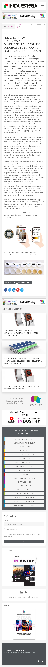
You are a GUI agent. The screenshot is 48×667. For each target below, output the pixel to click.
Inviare (24, 541)
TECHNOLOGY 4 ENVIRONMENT (24, 501)
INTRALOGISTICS (24, 482)
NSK (5, 34)
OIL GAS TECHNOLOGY (24, 494)
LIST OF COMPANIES (11, 655)
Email (6, 521)
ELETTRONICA (24, 470)
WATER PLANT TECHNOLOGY (24, 505)
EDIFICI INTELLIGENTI (24, 466)
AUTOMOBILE (24, 451)
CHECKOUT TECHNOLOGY (24, 455)
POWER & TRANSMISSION (24, 497)
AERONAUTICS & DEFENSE (24, 439)
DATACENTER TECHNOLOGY (24, 462)
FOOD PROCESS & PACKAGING (24, 478)
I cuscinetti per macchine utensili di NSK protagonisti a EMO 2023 (21, 388)
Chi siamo (8, 650)
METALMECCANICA (24, 490)
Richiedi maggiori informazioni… (19, 282)
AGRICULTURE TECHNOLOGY (24, 443)
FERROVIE (24, 474)
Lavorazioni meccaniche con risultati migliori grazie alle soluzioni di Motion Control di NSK (21, 333)
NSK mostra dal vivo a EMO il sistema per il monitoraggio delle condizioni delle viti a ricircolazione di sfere (23, 361)
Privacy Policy (20, 650)
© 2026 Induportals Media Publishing (19, 652)
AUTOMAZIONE (24, 447)
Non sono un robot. (13, 529)
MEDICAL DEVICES (24, 486)
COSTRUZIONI (24, 458)
